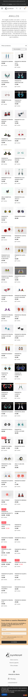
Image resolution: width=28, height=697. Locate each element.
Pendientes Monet (20, 216)
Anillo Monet (5, 500)
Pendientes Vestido (20, 562)
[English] (24, 695)
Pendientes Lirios (20, 411)
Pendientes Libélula (20, 549)
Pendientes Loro (6, 562)
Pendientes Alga (6, 100)
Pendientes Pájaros (7, 411)
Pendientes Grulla (20, 537)
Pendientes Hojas (20, 587)
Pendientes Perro (6, 446)
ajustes (12, 692)
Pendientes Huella (6, 429)
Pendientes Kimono (20, 600)
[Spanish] (26, 695)
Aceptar (4, 694)
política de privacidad (11, 638)
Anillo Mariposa (6, 197)
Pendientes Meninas (20, 500)
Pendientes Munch (6, 353)
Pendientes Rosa (6, 235)
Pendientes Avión (20, 511)
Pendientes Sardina (7, 61)
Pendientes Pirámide (7, 537)
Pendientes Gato (20, 446)
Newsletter (10, 4)
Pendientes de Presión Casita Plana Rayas (5, 257)
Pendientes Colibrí (20, 139)
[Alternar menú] (2, 8)
